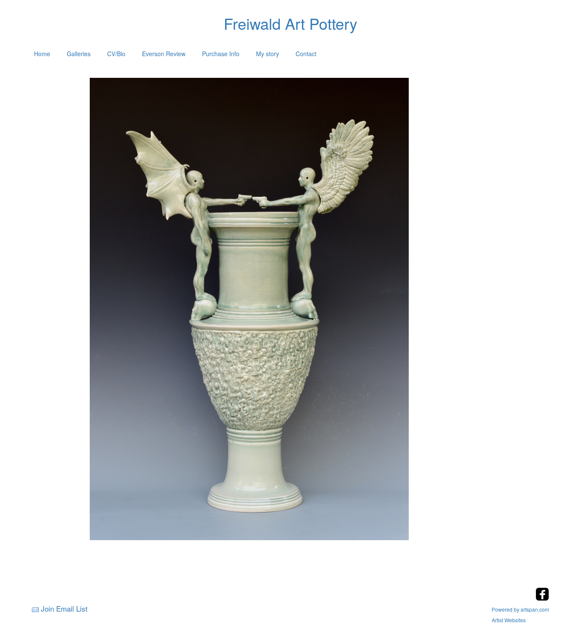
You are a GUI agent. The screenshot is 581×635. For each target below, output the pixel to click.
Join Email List (64, 608)
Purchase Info (220, 53)
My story (267, 53)
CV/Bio (116, 53)
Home (42, 53)
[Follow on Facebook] (542, 598)
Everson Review (163, 53)
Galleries (79, 53)
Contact (306, 53)
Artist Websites (509, 620)
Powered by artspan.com (520, 609)
